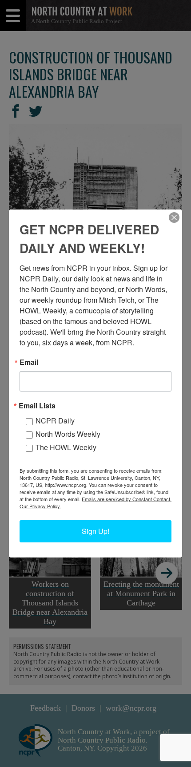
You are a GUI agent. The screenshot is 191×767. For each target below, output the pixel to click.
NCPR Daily (55, 420)
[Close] (174, 217)
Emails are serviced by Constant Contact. (126, 498)
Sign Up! (95, 531)
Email (29, 362)
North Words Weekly (68, 434)
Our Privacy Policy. (40, 506)
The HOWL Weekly (66, 447)
